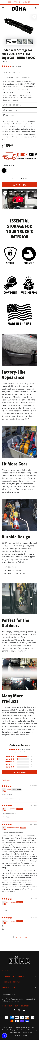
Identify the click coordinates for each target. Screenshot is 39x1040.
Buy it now (19, 185)
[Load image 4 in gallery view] (25, 41)
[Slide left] (2, 41)
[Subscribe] (36, 994)
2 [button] (16, 937)
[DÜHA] (19, 8)
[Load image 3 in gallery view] (19, 41)
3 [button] (20, 937)
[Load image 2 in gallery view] (14, 41)
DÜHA (10, 1027)
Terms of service (14, 1032)
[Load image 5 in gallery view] (30, 41)
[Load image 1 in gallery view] (8, 41)
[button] (30, 8)
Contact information (20, 1035)
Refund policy (21, 1030)
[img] (7, 786)
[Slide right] (36, 41)
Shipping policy (27, 1032)
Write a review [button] (19, 772)
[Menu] (3, 8)
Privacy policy (32, 1030)
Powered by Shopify (8, 1030)
